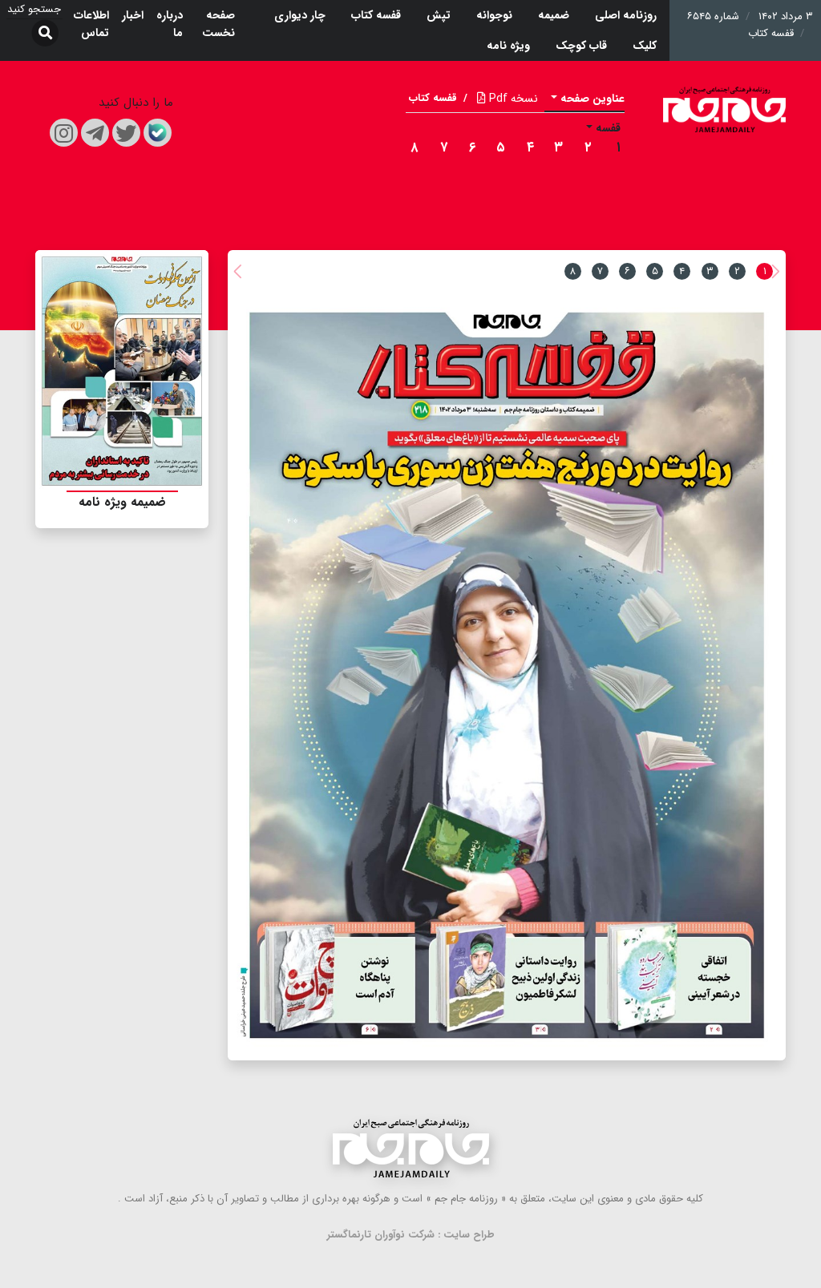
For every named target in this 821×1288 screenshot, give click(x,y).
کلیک (645, 46)
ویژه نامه (508, 46)
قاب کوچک (581, 46)
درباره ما (169, 24)
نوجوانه (494, 15)
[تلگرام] (95, 133)
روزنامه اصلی (626, 15)
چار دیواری (300, 15)
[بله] (158, 133)
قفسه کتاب (376, 15)
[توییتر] (126, 133)
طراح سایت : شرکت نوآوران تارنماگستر (411, 1234)
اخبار (133, 15)
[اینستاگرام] (64, 133)
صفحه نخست (218, 24)
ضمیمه (553, 15)
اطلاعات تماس (91, 24)
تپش (439, 15)
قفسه (608, 128)
